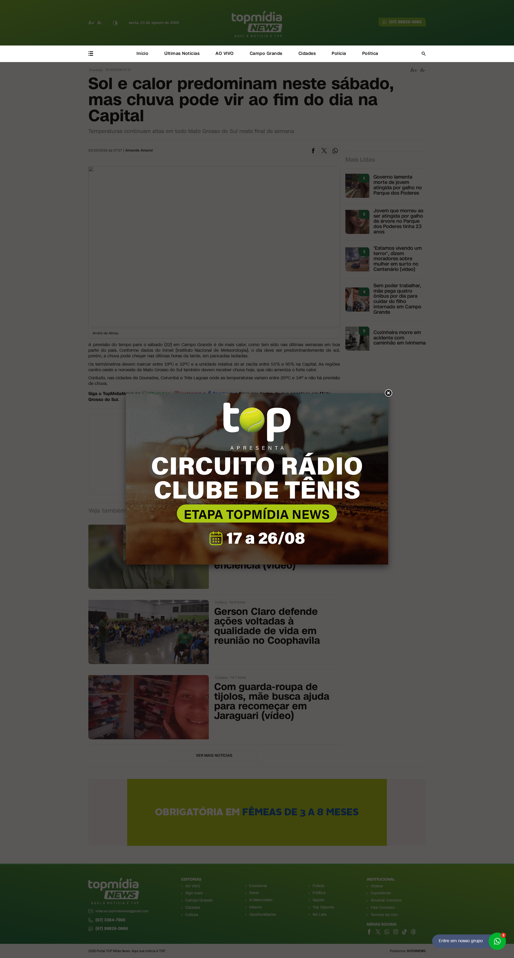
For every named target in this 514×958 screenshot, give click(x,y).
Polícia (339, 53)
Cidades (307, 53)
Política (370, 53)
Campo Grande (266, 53)
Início (142, 53)
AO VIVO (225, 53)
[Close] (388, 393)
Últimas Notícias (181, 53)
